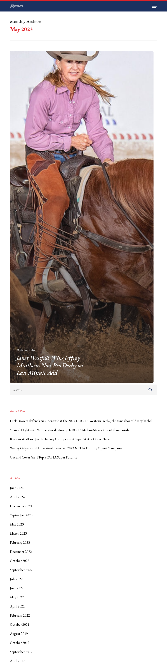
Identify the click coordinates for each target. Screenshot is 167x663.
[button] (154, 6)
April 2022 (17, 606)
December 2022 (21, 551)
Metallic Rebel (26, 350)
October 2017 (19, 642)
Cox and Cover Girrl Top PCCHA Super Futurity (43, 457)
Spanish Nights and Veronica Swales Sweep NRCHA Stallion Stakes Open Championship (70, 430)
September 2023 (21, 515)
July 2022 (16, 579)
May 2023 (17, 524)
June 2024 (17, 488)
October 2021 (19, 624)
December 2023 (21, 506)
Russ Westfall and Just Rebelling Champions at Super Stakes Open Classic (60, 439)
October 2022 (19, 560)
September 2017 (21, 652)
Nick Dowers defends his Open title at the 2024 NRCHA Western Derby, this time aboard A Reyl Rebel (81, 421)
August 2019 (19, 633)
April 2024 (17, 497)
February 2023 (20, 542)
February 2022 (20, 615)
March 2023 (18, 533)
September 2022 (21, 570)
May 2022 (17, 597)
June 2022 (17, 588)
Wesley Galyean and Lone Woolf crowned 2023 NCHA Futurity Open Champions (66, 448)
